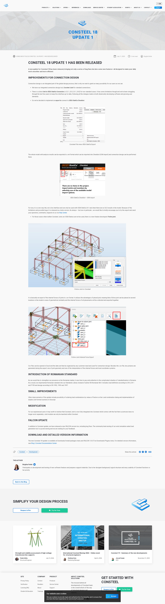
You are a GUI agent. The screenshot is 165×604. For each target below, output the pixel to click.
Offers (65, 7)
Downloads (87, 7)
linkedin (34, 464)
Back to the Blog (21, 482)
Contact (147, 7)
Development (33, 452)
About (39, 587)
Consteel (22, 452)
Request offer (26, 510)
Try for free (55, 510)
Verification (24, 584)
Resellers (40, 584)
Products (45, 7)
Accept (113, 596)
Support (52, 587)
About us (137, 7)
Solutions (55, 7)
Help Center (63, 213)
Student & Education (114, 7)
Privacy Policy (25, 581)
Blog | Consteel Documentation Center (44, 443)
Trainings (40, 591)
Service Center (98, 7)
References (75, 7)
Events (127, 7)
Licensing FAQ (25, 587)
